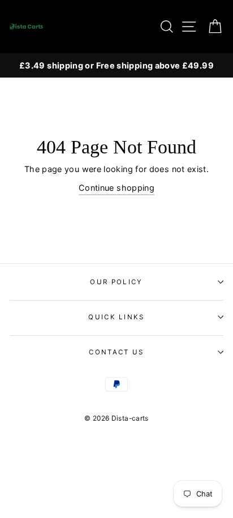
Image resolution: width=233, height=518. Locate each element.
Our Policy (116, 282)
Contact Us (116, 352)
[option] (116, 65)
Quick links (116, 317)
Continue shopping (116, 187)
